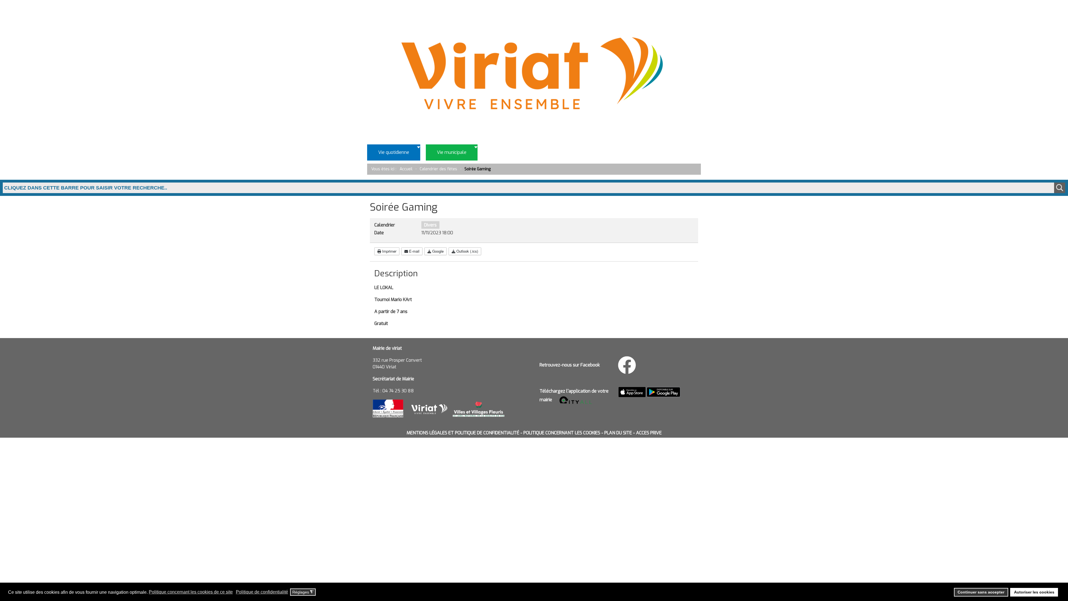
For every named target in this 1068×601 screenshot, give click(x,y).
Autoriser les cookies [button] (1034, 592)
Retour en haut (1045, 571)
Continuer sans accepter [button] (981, 592)
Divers (430, 225)
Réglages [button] (302, 592)
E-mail (413, 251)
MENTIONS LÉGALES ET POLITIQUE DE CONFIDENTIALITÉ (463, 433)
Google (437, 251)
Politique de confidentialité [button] (262, 592)
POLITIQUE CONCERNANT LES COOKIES (561, 433)
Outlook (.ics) (466, 251)
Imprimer (388, 251)
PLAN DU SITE (618, 433)
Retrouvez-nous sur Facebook (570, 365)
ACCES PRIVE (649, 433)
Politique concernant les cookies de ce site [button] (191, 592)
